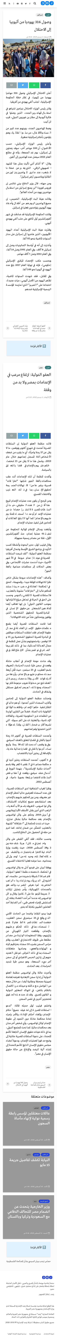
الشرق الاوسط (44, 1201)
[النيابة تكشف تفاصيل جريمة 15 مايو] (28, 1170)
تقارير (48, 15)
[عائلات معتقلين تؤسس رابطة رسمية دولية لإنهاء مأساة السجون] (28, 1123)
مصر (41, 367)
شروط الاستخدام (49, 1334)
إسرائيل (40, 15)
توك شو (36, 1155)
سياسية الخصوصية (35, 1334)
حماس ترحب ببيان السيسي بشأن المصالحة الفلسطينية (28, 1261)
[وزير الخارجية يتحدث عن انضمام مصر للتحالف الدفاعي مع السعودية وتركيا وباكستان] (28, 1217)
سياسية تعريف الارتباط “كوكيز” (17, 1334)
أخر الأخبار (45, 1108)
